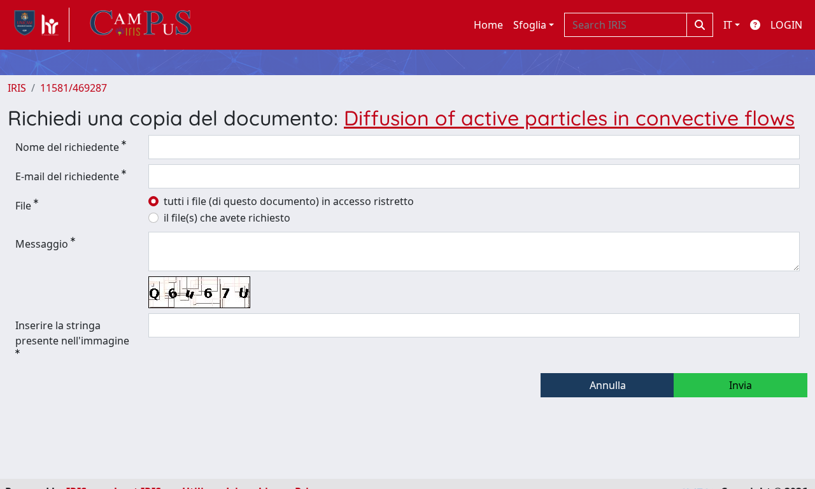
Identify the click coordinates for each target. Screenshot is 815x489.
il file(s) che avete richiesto (227, 218)
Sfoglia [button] (529, 25)
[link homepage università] (141, 25)
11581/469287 (73, 88)
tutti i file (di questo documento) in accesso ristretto (289, 201)
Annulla (608, 385)
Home (488, 25)
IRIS (17, 88)
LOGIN (786, 25)
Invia (740, 385)
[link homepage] (38, 25)
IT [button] (727, 25)
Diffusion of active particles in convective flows (569, 118)
